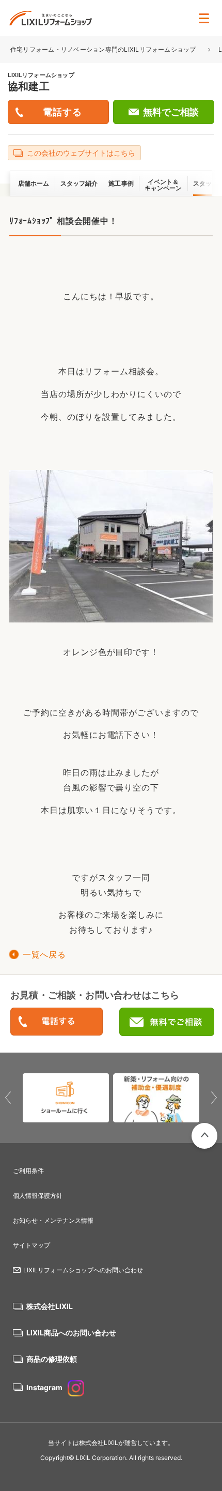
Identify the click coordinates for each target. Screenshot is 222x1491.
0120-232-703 (56, 1022)
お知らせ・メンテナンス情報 (53, 1220)
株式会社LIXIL (49, 1306)
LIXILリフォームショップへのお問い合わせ (83, 1270)
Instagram (44, 1387)
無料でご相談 (171, 112)
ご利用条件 (28, 1171)
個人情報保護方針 (37, 1195)
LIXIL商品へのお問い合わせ (71, 1332)
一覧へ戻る (44, 954)
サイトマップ (31, 1245)
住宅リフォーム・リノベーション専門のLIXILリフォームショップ (104, 49)
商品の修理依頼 (51, 1359)
